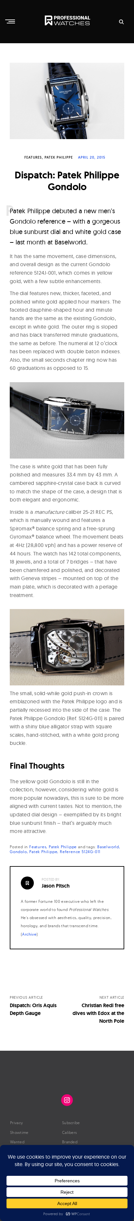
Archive (29, 934)
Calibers (69, 1132)
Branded (69, 1141)
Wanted (17, 1141)
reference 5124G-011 (80, 851)
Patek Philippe (59, 157)
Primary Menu (10, 21)
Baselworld (108, 846)
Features (33, 157)
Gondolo (18, 851)
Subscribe (71, 1122)
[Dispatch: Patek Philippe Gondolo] (67, 101)
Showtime (19, 1132)
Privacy (16, 1122)
